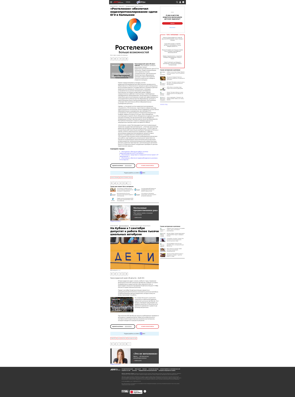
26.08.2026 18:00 (114, 225)
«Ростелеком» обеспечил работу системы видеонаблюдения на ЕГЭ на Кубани (134, 152)
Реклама (145, 369)
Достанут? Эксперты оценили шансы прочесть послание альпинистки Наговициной (176, 83)
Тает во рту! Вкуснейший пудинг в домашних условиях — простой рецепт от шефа (175, 255)
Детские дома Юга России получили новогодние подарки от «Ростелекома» (125, 194)
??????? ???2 (163, 104)
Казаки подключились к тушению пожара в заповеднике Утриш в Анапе (172, 57)
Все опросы (172, 27)
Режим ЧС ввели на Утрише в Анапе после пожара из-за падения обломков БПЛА (172, 51)
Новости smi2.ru (115, 221)
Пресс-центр (138, 369)
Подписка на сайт (126, 370)
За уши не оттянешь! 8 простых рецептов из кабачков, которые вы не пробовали (176, 78)
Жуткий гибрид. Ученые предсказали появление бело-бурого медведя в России (176, 234)
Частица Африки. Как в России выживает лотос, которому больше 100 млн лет (175, 245)
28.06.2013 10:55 (114, 6)
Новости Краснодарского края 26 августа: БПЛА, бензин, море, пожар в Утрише (172, 39)
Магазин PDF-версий (153, 369)
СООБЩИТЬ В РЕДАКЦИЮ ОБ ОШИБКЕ (167, 370)
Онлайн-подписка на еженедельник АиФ (170, 369)
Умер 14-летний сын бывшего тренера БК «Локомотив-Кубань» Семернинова (172, 64)
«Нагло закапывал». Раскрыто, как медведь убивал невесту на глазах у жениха (175, 98)
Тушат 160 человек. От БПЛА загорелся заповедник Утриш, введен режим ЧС (172, 45)
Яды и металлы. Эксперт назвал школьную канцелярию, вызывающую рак (174, 250)
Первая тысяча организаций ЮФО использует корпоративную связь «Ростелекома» (125, 199)
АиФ (119, 270)
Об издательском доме (127, 369)
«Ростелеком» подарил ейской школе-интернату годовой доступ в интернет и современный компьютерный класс (125, 190)
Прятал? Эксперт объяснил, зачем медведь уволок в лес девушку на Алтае (175, 93)
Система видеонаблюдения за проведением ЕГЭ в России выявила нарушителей (148, 190)
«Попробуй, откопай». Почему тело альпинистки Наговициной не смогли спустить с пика (175, 240)
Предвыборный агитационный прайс (148, 370)
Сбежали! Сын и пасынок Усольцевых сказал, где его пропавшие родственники (176, 229)
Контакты (134, 370)
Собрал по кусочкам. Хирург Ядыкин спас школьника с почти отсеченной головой (176, 73)
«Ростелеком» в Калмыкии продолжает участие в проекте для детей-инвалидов (148, 194)
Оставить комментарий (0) (147, 165)
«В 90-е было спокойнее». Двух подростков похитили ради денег (175, 88)
